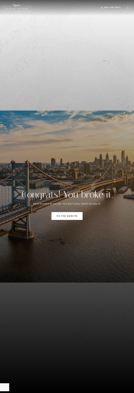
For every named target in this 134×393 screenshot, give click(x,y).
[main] (67, 196)
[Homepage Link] (16, 7)
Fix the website (67, 216)
